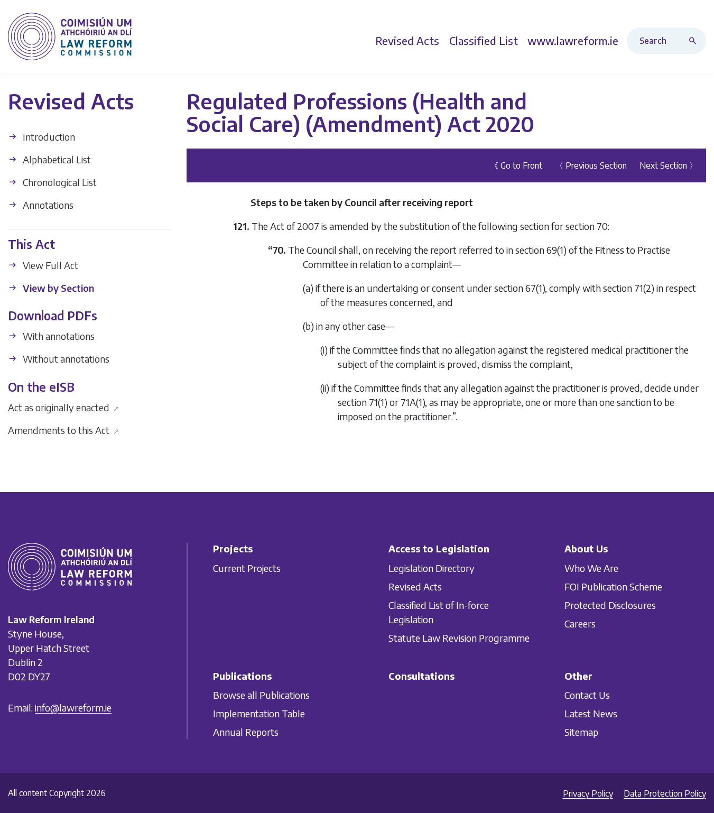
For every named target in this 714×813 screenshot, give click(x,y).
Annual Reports (246, 732)
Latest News (590, 713)
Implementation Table (259, 713)
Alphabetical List (56, 159)
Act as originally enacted (63, 407)
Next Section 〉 (668, 165)
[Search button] (695, 40)
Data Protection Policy (665, 793)
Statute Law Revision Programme (459, 637)
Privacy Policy (588, 793)
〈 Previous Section (591, 165)
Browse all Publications (261, 695)
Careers (580, 623)
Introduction (48, 137)
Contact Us (587, 695)
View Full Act (49, 264)
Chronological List (59, 182)
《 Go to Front (516, 165)
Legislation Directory (431, 567)
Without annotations (65, 359)
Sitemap (581, 732)
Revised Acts (415, 586)
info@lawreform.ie (73, 707)
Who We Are (591, 567)
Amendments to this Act (63, 430)
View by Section (57, 287)
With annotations (58, 336)
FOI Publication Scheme (613, 586)
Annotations (47, 205)
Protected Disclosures (610, 604)
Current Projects (247, 567)
